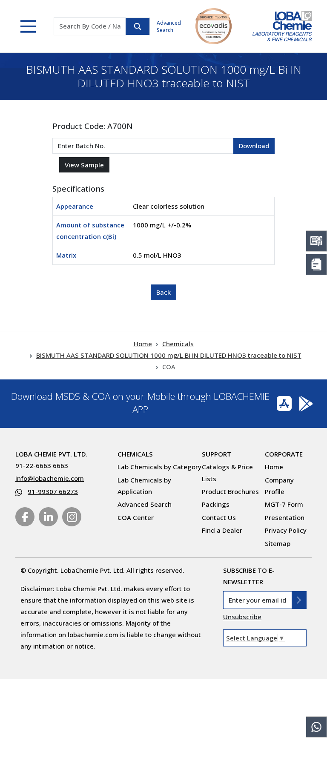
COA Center (136, 517)
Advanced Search (169, 26)
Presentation (284, 517)
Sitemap (277, 543)
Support (216, 454)
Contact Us (219, 517)
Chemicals (178, 343)
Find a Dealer (222, 530)
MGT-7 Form (284, 504)
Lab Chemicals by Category (159, 466)
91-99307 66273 (53, 491)
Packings (215, 504)
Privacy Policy (286, 530)
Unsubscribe (242, 616)
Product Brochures (230, 491)
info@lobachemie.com (49, 478)
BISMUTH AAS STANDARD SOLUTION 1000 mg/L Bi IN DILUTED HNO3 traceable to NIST (168, 355)
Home (143, 343)
